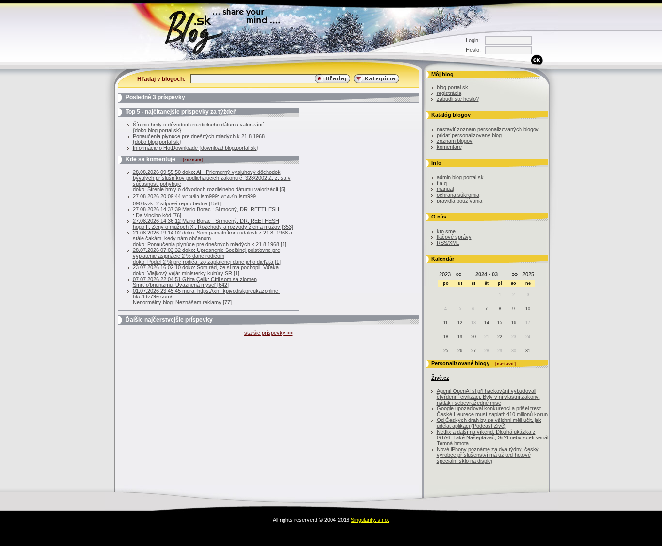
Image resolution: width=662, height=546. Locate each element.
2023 (445, 274)
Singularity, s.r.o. (370, 520)
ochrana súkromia (458, 195)
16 (513, 322)
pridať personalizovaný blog (469, 135)
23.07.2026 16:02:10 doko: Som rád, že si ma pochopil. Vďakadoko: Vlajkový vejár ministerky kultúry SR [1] (206, 270)
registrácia (449, 93)
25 (445, 350)
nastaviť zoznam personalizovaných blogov (488, 129)
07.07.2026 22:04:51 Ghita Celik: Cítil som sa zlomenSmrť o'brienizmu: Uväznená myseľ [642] (195, 282)
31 (527, 350)
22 (499, 336)
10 (527, 308)
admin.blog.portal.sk (460, 177)
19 (459, 336)
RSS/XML (448, 243)
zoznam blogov (455, 141)
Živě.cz (440, 378)
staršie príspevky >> (268, 333)
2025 (528, 274)
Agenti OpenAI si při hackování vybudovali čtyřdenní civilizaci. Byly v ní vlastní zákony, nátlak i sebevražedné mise (488, 397)
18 (445, 336)
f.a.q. (442, 183)
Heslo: (473, 50)
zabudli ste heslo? (458, 99)
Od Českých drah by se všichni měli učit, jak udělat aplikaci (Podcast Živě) (489, 423)
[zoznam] (193, 159)
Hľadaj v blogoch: (161, 79)
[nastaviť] (505, 363)
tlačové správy (454, 237)
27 (473, 350)
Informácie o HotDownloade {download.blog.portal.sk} (195, 148)
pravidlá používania (459, 200)
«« (458, 274)
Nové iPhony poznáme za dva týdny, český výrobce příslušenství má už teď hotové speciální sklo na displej (488, 455)
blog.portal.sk (452, 87)
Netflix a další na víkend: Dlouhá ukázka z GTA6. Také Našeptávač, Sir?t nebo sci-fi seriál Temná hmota (492, 437)
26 (459, 350)
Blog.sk (106, 60)
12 (459, 322)
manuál (445, 189)
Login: (473, 40)
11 (445, 322)
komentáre (449, 147)
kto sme (446, 231)
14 (486, 322)
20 (473, 336)
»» (515, 274)
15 (499, 322)
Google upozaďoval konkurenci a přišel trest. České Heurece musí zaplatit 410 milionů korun (492, 411)
